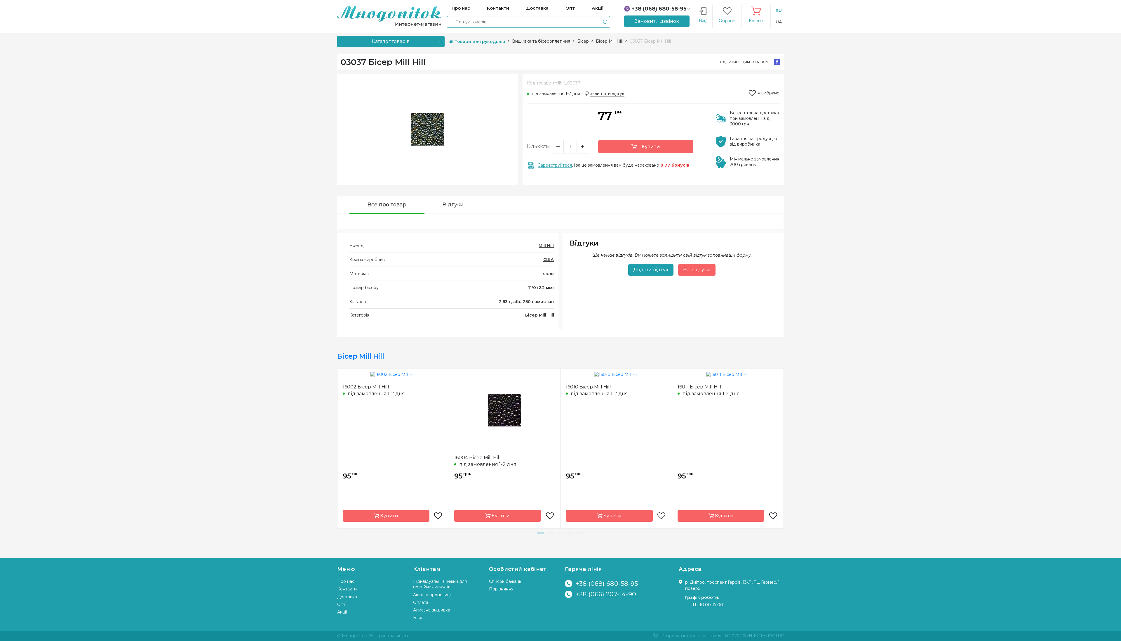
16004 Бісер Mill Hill (477, 457)
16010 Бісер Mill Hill (588, 387)
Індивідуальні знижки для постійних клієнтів (440, 584)
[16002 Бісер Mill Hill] (392, 374)
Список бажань (505, 581)
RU (779, 10)
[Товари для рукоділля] (389, 16)
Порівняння (501, 589)
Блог (418, 617)
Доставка (347, 596)
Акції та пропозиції (432, 594)
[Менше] (558, 146)
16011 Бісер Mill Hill (699, 387)
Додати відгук (651, 269)
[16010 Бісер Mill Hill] (616, 374)
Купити (650, 146)
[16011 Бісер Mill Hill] (727, 374)
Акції (342, 612)
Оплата (420, 602)
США (548, 259)
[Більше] (582, 146)
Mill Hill (546, 245)
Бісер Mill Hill (539, 315)
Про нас (345, 581)
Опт (341, 604)
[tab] (386, 205)
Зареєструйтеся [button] (555, 165)
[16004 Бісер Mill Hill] (504, 409)
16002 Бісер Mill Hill (366, 387)
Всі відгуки (697, 269)
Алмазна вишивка (431, 610)
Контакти (347, 589)
